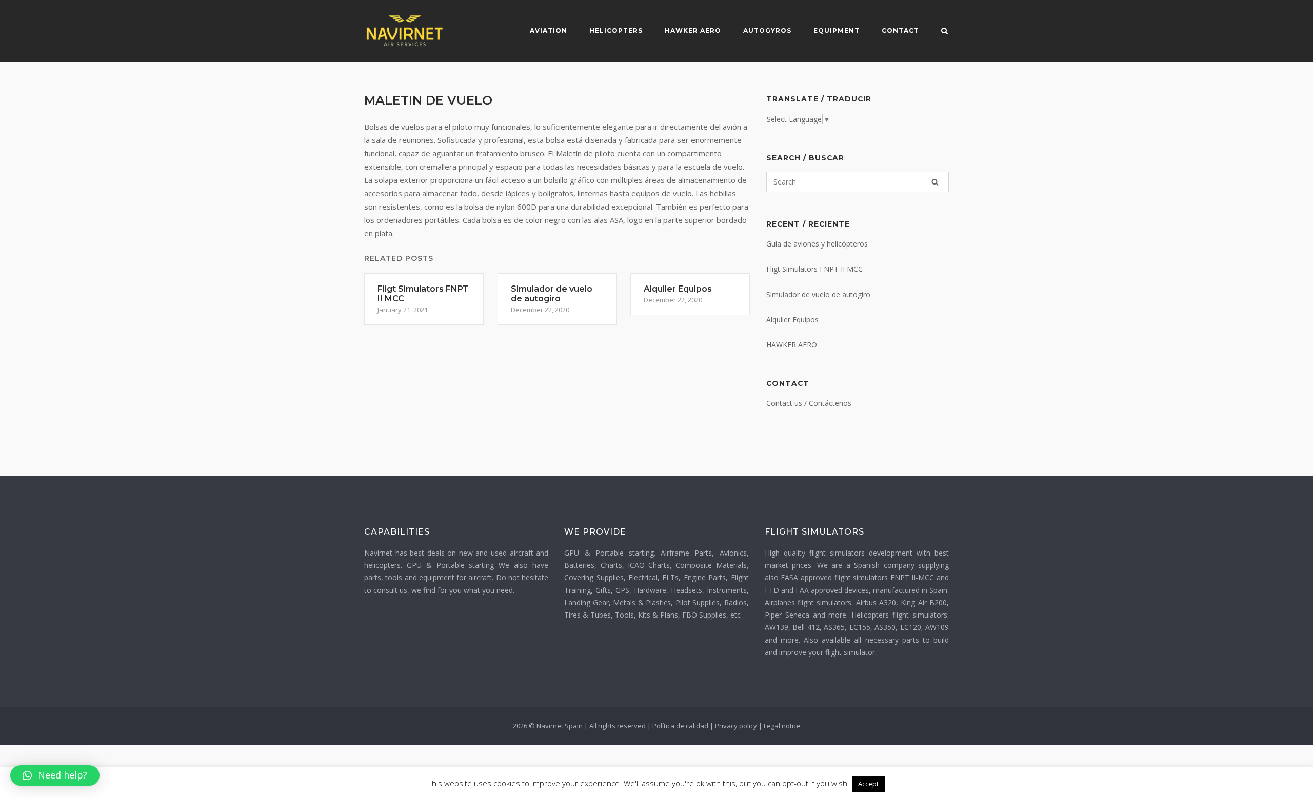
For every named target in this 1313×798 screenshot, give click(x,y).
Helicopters (616, 30)
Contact (900, 30)
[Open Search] (944, 31)
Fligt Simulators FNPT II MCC (814, 269)
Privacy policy (736, 725)
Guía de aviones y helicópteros (817, 244)
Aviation (548, 30)
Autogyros (767, 30)
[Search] (935, 182)
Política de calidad (680, 725)
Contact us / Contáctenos (808, 403)
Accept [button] (868, 783)
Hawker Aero (693, 30)
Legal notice (782, 725)
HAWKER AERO (791, 345)
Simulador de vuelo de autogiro (818, 294)
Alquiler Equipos (792, 319)
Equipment (836, 30)
